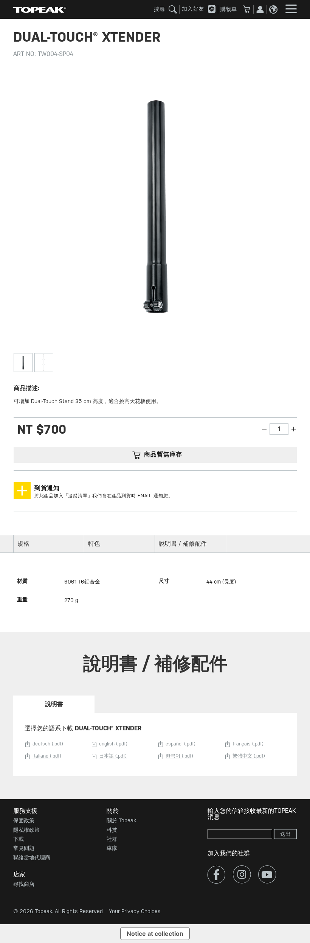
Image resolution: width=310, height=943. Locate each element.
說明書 (54, 704)
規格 (23, 543)
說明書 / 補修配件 (183, 543)
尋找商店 (23, 884)
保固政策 (23, 820)
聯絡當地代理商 (31, 857)
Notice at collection (155, 933)
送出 (285, 834)
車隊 (112, 848)
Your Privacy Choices (135, 911)
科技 (112, 830)
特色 (94, 543)
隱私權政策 (26, 830)
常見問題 (23, 848)
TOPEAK (39, 9)
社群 (112, 839)
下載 (18, 839)
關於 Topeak (121, 820)
